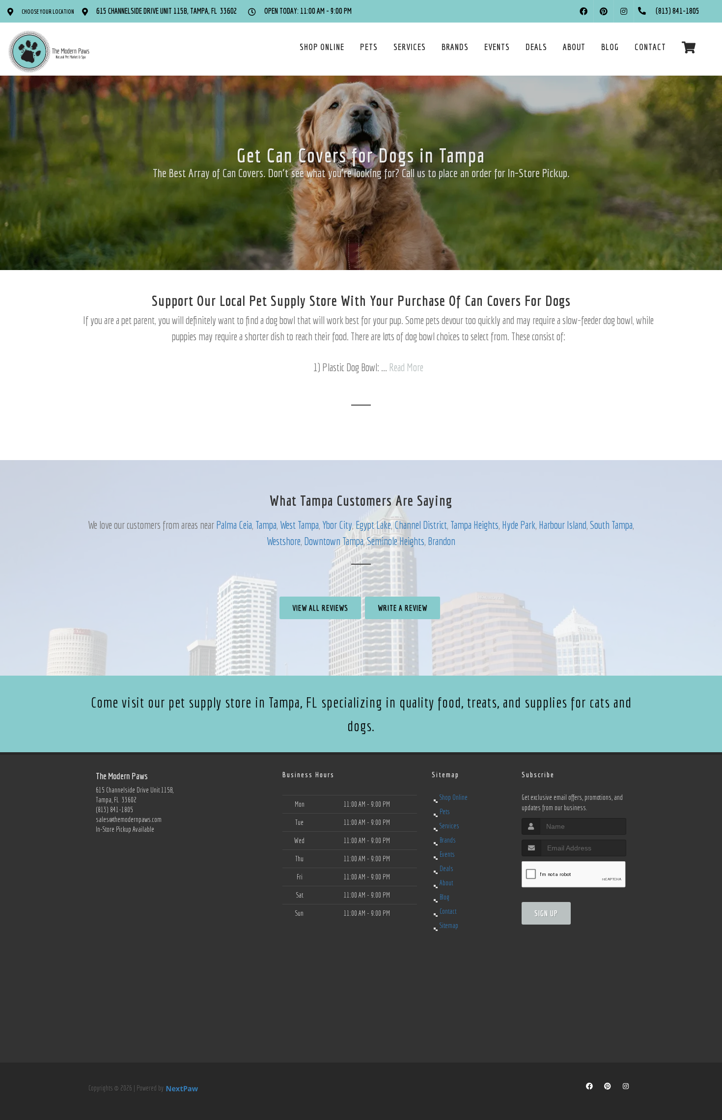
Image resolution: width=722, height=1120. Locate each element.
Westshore (284, 541)
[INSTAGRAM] (624, 11)
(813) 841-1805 (114, 810)
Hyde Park (518, 525)
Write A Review (402, 607)
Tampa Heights (474, 525)
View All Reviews (320, 607)
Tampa (266, 525)
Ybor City (337, 525)
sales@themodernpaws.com (129, 819)
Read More (406, 367)
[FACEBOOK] (583, 11)
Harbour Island (562, 525)
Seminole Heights (395, 541)
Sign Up (546, 913)
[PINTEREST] (603, 11)
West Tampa (299, 525)
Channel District (420, 525)
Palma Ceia (234, 525)
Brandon (441, 541)
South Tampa (611, 525)
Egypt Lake (373, 525)
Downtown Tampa (333, 541)
